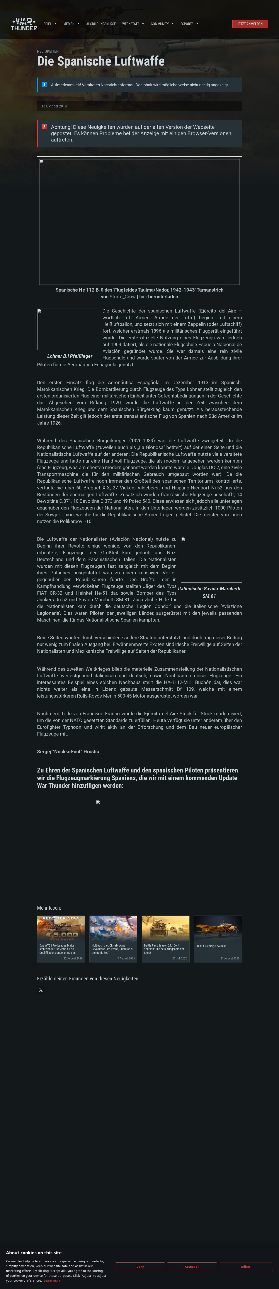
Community (160, 24)
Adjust (245, 1267)
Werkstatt (130, 24)
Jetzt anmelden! (250, 24)
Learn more (52, 1280)
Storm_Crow (123, 296)
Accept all (192, 1267)
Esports (186, 24)
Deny (140, 1267)
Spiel (48, 24)
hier (143, 296)
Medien (69, 24)
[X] (40, 990)
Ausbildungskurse (101, 24)
